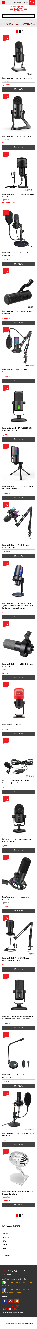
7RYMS (5, 1233)
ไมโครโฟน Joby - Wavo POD (12, 724)
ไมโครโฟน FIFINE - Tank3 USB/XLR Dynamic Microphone (17, 312)
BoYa (4, 1241)
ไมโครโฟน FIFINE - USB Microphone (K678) (17, 136)
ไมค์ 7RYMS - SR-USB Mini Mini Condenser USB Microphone (17, 840)
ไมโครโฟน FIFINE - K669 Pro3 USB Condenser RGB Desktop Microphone (18, 487)
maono (5, 1252)
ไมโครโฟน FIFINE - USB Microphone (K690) (17, 78)
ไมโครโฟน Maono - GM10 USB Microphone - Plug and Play (17, 1076)
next (23, 31)
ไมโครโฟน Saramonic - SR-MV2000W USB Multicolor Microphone (17, 429)
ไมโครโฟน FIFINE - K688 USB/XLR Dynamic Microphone (17, 665)
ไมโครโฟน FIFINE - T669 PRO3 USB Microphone (14, 370)
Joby (4, 1248)
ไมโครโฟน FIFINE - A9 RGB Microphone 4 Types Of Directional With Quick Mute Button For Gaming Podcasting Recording (17, 605)
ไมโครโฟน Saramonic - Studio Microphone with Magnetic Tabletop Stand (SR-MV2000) (18, 1017)
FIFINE (5, 1244)
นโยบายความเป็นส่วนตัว (27, 1324)
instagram (16, 1301)
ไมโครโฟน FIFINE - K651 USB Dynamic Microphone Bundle (15, 546)
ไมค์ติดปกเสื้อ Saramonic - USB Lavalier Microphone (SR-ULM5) (15, 781)
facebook (4, 1301)
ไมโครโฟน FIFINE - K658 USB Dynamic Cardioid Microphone (15, 898)
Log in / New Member (21, 2)
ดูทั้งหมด (6, 1230)
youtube (10, 1301)
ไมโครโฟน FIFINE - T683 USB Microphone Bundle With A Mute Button (16, 959)
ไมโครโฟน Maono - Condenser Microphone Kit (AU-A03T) (18, 1134)
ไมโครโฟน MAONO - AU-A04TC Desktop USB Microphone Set (17, 254)
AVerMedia (6, 1237)
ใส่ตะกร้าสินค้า (18, 89)
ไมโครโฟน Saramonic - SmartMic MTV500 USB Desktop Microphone (18, 1192)
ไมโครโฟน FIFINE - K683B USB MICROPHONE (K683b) (18, 195)
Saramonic (6, 1255)
